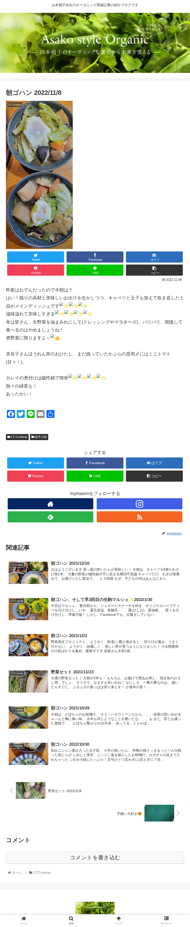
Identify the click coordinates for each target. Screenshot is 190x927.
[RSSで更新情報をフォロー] (139, 516)
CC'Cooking (18, 437)
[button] (175, 600)
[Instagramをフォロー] (139, 503)
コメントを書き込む (95, 857)
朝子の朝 (40, 437)
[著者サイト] (50, 503)
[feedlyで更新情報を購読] (50, 516)
